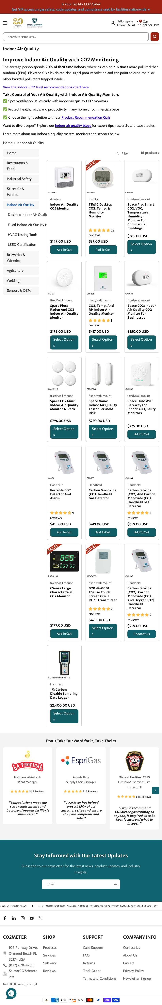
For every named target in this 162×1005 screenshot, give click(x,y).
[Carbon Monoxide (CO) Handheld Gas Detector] (103, 463)
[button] (7, 22)
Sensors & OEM (19, 290)
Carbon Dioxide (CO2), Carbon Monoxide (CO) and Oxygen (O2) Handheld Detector (140, 598)
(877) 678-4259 (21, 965)
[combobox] (75, 37)
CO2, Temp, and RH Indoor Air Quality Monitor (101, 309)
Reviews (49, 971)
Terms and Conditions (99, 978)
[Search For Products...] (155, 36)
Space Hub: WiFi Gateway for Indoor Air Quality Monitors (141, 407)
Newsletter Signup (137, 978)
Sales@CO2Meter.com (23, 973)
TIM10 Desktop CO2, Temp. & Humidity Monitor (100, 210)
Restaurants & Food (17, 166)
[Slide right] (155, 790)
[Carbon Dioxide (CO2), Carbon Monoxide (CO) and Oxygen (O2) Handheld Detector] (141, 561)
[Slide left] (6, 790)
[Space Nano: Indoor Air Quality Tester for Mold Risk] (103, 374)
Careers (129, 963)
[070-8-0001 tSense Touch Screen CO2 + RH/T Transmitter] (103, 561)
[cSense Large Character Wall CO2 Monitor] (64, 561)
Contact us (142, 634)
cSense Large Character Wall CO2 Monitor (62, 592)
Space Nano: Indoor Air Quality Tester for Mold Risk (103, 407)
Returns (89, 963)
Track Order (92, 971)
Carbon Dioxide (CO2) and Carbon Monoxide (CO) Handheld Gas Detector (141, 498)
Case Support (93, 947)
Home (7, 143)
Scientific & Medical (15, 192)
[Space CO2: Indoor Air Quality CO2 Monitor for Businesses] (141, 278)
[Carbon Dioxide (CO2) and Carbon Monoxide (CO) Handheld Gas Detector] (141, 463)
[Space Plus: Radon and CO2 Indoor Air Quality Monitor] (64, 278)
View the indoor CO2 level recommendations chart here (46, 87)
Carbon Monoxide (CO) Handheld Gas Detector (102, 494)
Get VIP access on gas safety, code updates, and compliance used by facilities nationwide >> (81, 9)
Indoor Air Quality (20, 205)
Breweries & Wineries (16, 257)
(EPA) (22, 73)
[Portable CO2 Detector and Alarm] (64, 463)
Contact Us (131, 947)
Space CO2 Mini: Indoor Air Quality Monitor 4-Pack (64, 405)
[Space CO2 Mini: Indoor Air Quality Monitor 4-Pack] (64, 374)
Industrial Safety (19, 179)
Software (50, 963)
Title (54, 255)
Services (49, 955)
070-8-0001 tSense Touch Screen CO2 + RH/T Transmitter (103, 594)
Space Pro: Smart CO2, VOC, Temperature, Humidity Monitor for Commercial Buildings (140, 216)
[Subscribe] (115, 884)
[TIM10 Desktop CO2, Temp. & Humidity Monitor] (103, 177)
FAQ (86, 955)
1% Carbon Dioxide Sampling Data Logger (64, 693)
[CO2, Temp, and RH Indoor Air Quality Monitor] (103, 278)
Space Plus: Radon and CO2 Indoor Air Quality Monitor (64, 311)
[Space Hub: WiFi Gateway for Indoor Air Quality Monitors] (141, 374)
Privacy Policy (133, 971)
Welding (13, 280)
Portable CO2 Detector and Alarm (60, 494)
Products (50, 947)
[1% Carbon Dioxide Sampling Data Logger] (64, 662)
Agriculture (15, 270)
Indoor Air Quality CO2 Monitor (64, 206)
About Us (130, 955)
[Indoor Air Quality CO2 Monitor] (64, 177)
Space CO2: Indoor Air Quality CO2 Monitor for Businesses (141, 311)
